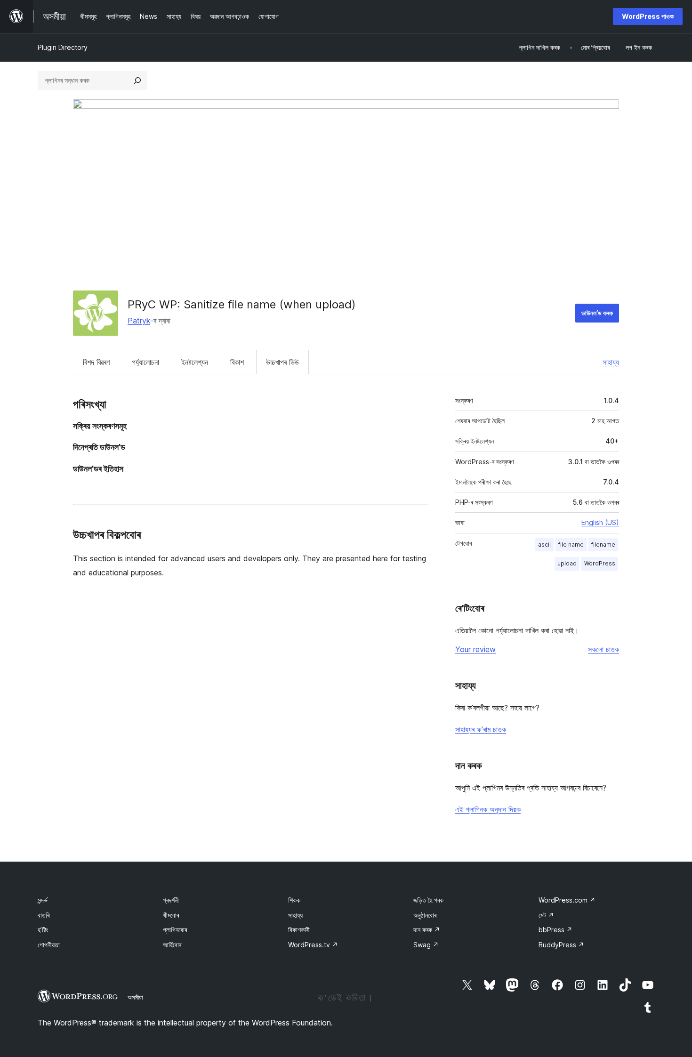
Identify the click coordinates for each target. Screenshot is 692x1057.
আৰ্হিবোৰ (172, 945)
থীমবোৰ (171, 915)
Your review (475, 649)
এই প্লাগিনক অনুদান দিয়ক (488, 809)
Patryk (139, 320)
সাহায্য (611, 362)
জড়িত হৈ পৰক (428, 900)
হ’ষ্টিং (43, 930)
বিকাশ (237, 362)
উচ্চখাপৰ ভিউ (282, 362)
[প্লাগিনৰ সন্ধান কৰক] (137, 80)
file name (571, 544)
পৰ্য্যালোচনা (145, 362)
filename (603, 544)
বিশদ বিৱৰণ (96, 362)
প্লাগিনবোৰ (175, 930)
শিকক (294, 900)
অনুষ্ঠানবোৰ (424, 915)
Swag (426, 945)
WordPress (599, 563)
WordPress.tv (313, 945)
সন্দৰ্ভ (43, 900)
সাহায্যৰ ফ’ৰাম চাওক (480, 729)
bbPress (555, 930)
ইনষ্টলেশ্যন (194, 362)
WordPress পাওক (648, 16)
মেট (546, 915)
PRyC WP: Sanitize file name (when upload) (242, 304)
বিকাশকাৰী (299, 930)
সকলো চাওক (603, 649)
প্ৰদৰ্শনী (171, 900)
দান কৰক (426, 930)
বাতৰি (43, 915)
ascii (544, 544)
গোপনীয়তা (49, 945)
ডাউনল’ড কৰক (597, 313)
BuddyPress (561, 945)
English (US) (600, 522)
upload (567, 563)
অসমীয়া (135, 997)
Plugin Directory (63, 47)
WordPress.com (567, 900)
